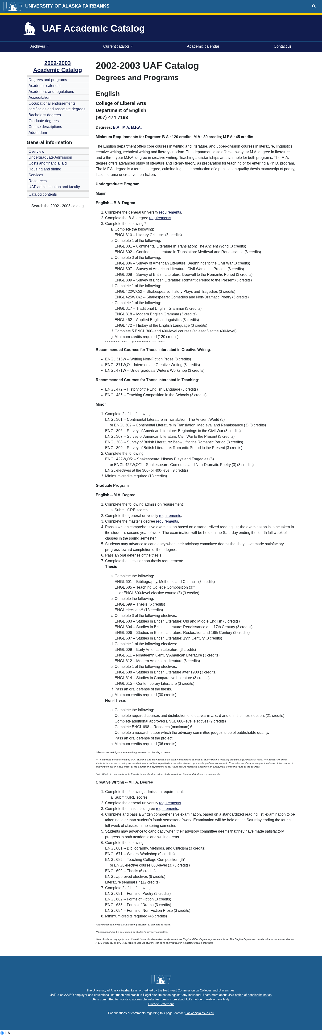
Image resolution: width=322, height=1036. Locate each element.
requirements (170, 212)
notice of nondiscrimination (253, 995)
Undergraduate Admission (50, 157)
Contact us (282, 46)
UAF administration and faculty (54, 187)
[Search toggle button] (313, 6)
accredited (146, 990)
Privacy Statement (161, 1004)
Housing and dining (45, 169)
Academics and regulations (51, 92)
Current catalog (116, 46)
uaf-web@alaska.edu (200, 1013)
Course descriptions (45, 127)
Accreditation (39, 97)
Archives (37, 46)
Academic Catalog (57, 70)
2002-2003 (57, 63)
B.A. (116, 127)
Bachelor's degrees (45, 115)
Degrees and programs (48, 80)
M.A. (126, 127)
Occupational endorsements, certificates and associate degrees (57, 106)
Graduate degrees (44, 121)
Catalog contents (43, 194)
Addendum (38, 133)
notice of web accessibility (211, 999)
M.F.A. (136, 127)
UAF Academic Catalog (93, 28)
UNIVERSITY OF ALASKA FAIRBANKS (67, 5)
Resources (38, 181)
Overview (36, 151)
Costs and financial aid (48, 163)
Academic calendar (202, 46)
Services (36, 175)
